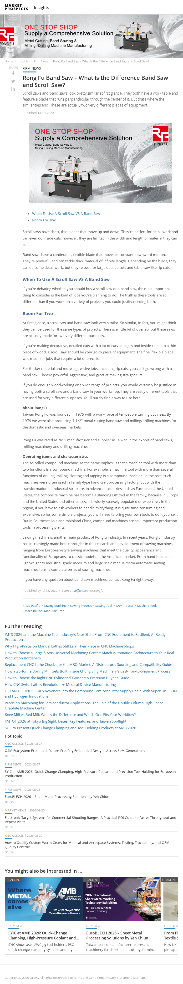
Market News (15, 810)
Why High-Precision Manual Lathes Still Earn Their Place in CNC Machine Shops (69, 646)
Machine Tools (147, 605)
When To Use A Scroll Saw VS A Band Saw (66, 213)
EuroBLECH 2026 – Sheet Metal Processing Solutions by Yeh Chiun (57, 797)
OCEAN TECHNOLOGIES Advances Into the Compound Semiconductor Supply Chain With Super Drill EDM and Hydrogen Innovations (91, 693)
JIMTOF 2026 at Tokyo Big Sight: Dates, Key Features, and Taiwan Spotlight (65, 721)
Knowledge (14, 743)
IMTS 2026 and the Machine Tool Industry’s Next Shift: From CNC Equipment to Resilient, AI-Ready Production (85, 637)
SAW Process (124, 605)
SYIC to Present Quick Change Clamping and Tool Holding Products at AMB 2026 (70, 727)
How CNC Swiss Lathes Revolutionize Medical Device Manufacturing (60, 684)
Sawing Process (81, 605)
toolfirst (77, 590)
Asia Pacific (32, 605)
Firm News (41, 61)
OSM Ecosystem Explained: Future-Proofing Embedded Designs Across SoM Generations (75, 751)
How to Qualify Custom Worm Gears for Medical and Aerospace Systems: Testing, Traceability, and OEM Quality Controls (87, 845)
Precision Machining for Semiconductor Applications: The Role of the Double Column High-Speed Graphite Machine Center (84, 705)
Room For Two (44, 220)
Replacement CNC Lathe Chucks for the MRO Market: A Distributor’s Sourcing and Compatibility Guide (88, 664)
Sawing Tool (103, 605)
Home (9, 61)
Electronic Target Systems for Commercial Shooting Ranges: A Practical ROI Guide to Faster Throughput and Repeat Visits (90, 820)
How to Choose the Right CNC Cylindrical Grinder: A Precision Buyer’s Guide (67, 677)
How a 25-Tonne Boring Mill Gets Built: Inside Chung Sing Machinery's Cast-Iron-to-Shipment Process (87, 671)
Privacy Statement (119, 977)
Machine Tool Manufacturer (44, 611)
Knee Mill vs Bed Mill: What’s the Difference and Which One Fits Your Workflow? (70, 714)
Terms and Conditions (88, 977)
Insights (41, 7)
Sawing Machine (55, 605)
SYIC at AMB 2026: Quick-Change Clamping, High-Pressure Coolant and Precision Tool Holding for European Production (90, 774)
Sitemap (139, 977)
